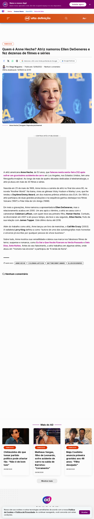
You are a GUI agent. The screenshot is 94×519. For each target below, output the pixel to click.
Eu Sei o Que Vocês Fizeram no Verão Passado (59, 242)
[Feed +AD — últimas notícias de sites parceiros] (4, 11)
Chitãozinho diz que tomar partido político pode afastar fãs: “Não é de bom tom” (15, 458)
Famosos (8, 44)
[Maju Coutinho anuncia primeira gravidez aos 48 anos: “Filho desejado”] (78, 436)
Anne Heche (20, 263)
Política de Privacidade (25, 512)
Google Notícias (69, 61)
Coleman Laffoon (36, 263)
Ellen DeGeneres (75, 263)
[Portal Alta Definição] (47, 500)
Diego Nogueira (16, 67)
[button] (84, 512)
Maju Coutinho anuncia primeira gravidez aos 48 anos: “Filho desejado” (75, 458)
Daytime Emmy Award (56, 263)
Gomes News (19, 11)
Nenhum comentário (52, 67)
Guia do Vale (39, 11)
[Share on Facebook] (4, 61)
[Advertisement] (47, 31)
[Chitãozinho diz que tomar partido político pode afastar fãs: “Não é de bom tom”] (15, 436)
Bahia (10, 11)
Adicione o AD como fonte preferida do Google (40, 61)
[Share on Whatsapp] (12, 61)
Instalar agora (78, 4)
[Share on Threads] (17, 61)
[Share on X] (8, 61)
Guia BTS (29, 11)
